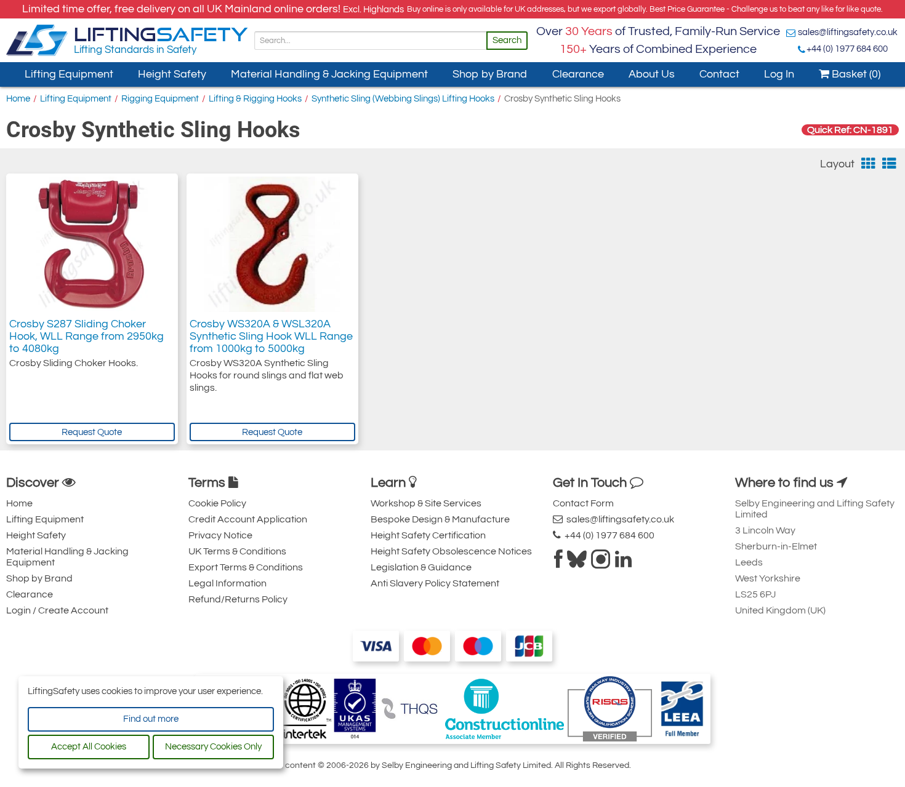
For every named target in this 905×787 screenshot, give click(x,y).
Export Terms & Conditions (245, 567)
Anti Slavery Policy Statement (435, 583)
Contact (719, 74)
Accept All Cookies (88, 746)
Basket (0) (854, 74)
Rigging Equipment (160, 98)
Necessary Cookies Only (213, 746)
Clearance (578, 74)
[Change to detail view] (889, 164)
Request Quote (92, 432)
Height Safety (172, 74)
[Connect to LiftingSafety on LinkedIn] (623, 563)
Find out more (151, 719)
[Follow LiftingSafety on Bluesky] (577, 563)
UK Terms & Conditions (237, 551)
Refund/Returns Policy (238, 599)
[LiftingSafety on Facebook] (558, 563)
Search (507, 40)
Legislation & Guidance (421, 567)
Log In (779, 74)
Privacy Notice (220, 535)
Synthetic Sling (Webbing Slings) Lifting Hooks (403, 98)
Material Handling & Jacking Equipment (329, 74)
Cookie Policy (217, 503)
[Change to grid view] (868, 164)
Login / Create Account (57, 610)
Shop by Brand (489, 74)
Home (18, 98)
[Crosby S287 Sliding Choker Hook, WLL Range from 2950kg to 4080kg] (92, 244)
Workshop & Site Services (426, 503)
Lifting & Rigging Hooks (255, 98)
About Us (652, 74)
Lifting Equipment (69, 74)
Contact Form (583, 503)
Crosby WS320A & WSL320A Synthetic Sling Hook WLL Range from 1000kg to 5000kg (271, 336)
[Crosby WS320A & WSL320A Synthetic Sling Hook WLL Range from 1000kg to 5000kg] (272, 244)
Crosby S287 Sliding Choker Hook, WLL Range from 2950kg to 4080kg (86, 336)
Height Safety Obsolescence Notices (451, 551)
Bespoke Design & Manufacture (440, 519)
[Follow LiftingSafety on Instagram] (601, 563)
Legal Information (227, 583)
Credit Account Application (247, 519)
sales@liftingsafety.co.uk (848, 32)
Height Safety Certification (428, 535)
